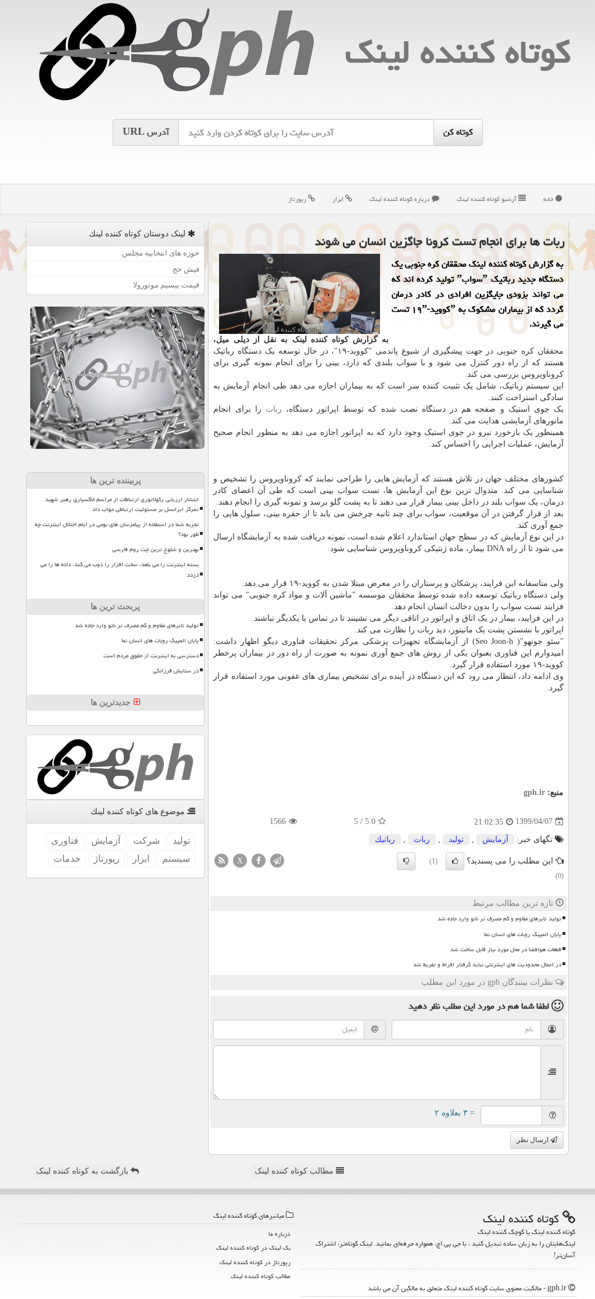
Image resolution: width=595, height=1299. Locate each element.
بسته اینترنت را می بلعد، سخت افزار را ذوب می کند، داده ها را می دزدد (119, 569)
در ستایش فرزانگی (176, 671)
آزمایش (495, 839)
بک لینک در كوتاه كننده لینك (253, 1248)
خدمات (67, 858)
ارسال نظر (533, 1140)
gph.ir (534, 792)
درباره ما (279, 1234)
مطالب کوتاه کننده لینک (295, 1171)
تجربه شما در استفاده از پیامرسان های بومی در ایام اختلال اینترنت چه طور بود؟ (117, 529)
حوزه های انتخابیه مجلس (160, 253)
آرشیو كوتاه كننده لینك (487, 199)
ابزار (338, 199)
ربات (274, 409)
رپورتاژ (298, 199)
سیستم (176, 858)
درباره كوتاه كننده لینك (401, 199)
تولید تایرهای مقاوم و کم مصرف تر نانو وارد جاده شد (499, 918)
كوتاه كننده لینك (458, 52)
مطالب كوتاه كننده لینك (261, 1276)
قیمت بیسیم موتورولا (166, 284)
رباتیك (385, 839)
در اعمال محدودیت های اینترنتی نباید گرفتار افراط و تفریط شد (487, 964)
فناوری (64, 840)
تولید (456, 839)
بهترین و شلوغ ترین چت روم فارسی (155, 549)
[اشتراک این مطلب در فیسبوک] (258, 859)
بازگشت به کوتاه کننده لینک (83, 1171)
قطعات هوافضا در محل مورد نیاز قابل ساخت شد (505, 949)
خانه (549, 199)
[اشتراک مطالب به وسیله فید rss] (221, 859)
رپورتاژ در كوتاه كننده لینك (255, 1262)
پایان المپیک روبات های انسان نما (522, 934)
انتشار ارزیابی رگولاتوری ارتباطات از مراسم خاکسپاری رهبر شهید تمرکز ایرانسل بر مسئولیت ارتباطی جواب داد (122, 504)
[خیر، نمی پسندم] (406, 861)
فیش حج (186, 269)
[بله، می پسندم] (455, 861)
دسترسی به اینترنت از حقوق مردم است (151, 655)
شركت (146, 840)
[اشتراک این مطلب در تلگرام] (277, 859)
